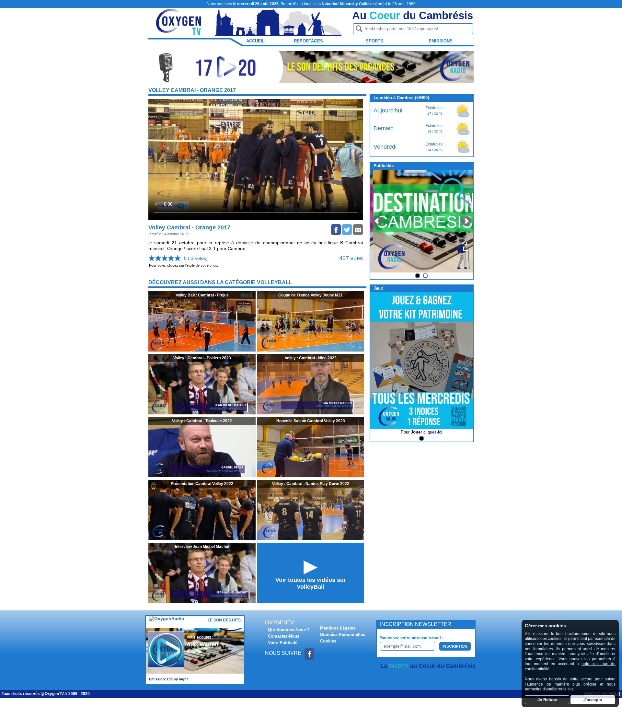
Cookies (328, 641)
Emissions (441, 41)
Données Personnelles (342, 634)
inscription (455, 646)
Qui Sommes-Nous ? (289, 629)
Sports (374, 41)
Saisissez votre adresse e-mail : (411, 637)
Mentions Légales (337, 628)
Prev (377, 221)
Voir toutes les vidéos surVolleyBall (310, 583)
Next (466, 221)
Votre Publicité (282, 642)
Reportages (308, 41)
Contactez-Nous (283, 636)
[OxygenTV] (179, 33)
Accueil (255, 41)
